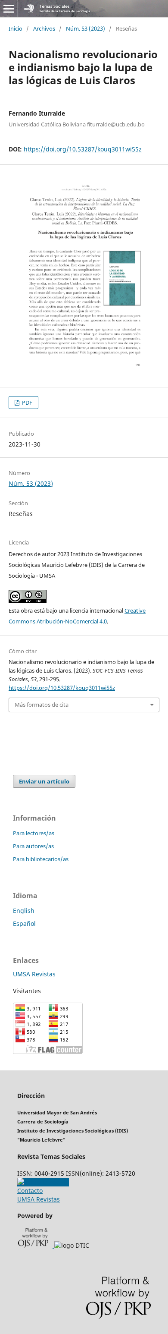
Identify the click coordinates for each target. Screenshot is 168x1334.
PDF (26, 402)
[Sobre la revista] (43, 1182)
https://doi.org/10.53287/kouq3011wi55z (83, 149)
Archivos (44, 28)
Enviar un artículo (44, 781)
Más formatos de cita (41, 704)
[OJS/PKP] (36, 1245)
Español (24, 923)
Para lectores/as (33, 833)
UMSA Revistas (34, 974)
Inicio (15, 28)
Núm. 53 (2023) (85, 28)
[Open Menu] (8, 8)
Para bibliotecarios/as (40, 859)
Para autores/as (33, 846)
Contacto (30, 1190)
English (23, 910)
